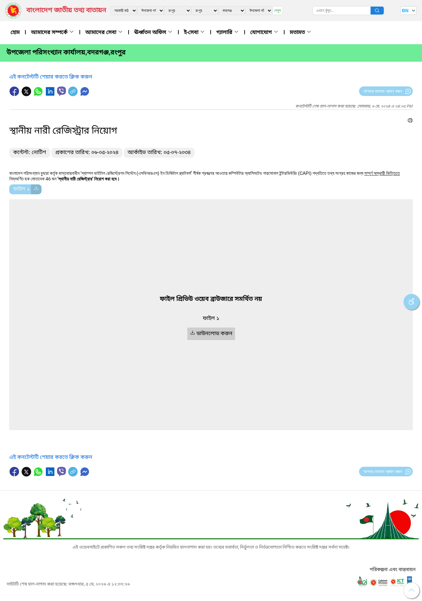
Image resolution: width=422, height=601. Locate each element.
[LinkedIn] (51, 94)
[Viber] (61, 91)
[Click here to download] (36, 189)
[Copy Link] (73, 94)
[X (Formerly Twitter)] (27, 94)
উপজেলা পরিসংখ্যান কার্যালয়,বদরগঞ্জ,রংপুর (66, 52)
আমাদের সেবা (101, 32)
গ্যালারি (225, 32)
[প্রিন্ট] (410, 121)
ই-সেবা (192, 32)
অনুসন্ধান (377, 11)
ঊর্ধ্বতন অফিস (150, 32)
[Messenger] (84, 94)
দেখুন (277, 10)
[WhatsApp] (39, 94)
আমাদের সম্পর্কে (50, 32)
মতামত (298, 32)
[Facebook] (15, 94)
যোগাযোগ (261, 32)
